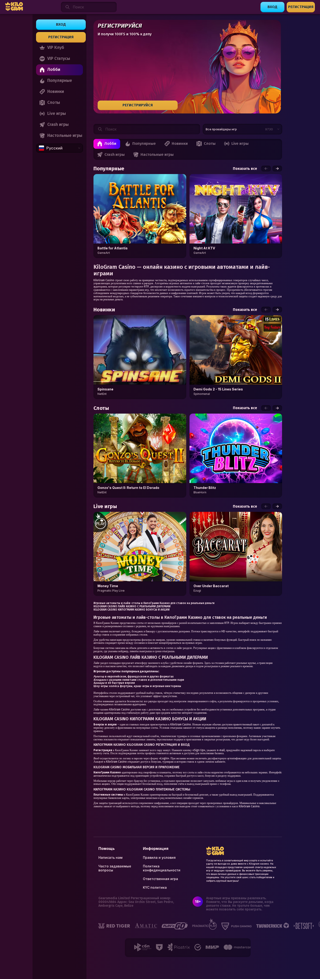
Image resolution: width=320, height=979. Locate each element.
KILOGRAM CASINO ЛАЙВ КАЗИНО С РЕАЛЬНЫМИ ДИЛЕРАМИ (132, 606)
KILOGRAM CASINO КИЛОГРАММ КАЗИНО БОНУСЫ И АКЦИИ (131, 609)
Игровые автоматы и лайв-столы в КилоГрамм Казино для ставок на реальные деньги (154, 603)
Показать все (245, 169)
